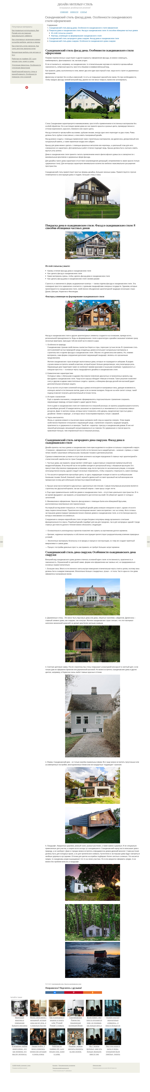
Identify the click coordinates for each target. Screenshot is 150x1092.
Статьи (83, 11)
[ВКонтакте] (54, 992)
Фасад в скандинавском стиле (72, 984)
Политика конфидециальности (61, 1068)
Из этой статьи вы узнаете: (62, 33)
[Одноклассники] (92, 992)
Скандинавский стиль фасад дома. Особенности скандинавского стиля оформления (83, 27)
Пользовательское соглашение (67, 1065)
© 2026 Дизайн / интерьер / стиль (21, 1065)
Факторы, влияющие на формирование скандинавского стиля (76, 35)
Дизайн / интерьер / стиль (74, 4)
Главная (64, 11)
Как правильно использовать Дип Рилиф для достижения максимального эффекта (25, 33)
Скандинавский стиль (58, 984)
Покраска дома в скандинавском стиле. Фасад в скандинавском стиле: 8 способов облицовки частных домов (93, 30)
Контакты (55, 1065)
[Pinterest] (73, 992)
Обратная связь (97, 1065)
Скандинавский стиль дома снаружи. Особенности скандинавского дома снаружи (82, 41)
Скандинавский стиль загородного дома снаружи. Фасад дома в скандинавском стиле (84, 38)
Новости (74, 11)
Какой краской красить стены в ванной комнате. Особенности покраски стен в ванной (24, 74)
